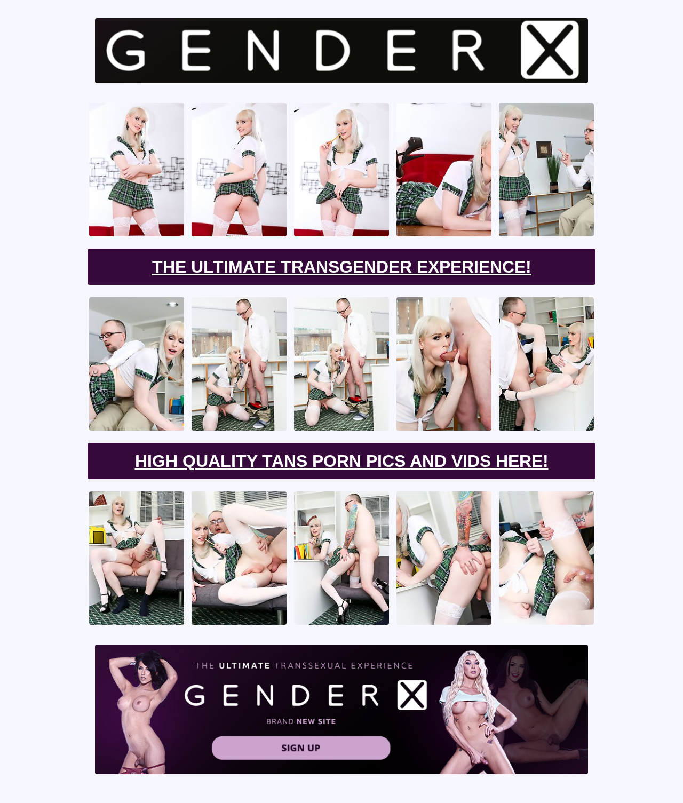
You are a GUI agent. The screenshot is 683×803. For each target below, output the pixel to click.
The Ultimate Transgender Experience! (341, 266)
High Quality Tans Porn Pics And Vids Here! (342, 461)
